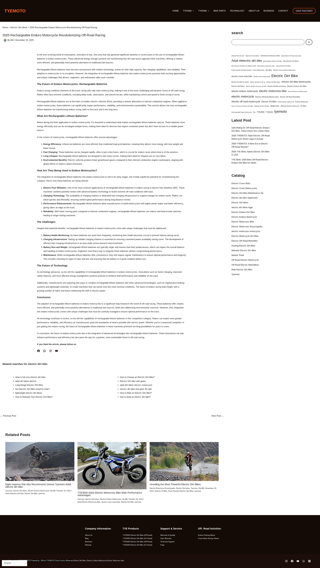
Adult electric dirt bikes (252, 56)
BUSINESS (269, 11)
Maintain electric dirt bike (261, 106)
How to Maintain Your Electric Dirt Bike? (34, 397)
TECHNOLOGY (237, 11)
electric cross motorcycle (262, 76)
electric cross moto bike (110, 502)
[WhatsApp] (44, 350)
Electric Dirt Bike (31, 493)
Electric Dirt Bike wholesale (277, 86)
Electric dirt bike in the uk (257, 82)
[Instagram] (50, 350)
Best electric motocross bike (266, 66)
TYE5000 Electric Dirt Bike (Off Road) (137, 542)
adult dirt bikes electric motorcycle (136, 385)
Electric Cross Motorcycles (244, 188)
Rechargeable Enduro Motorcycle (242, 112)
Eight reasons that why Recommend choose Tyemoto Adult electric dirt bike (38, 485)
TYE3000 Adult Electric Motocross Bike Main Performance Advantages (110, 494)
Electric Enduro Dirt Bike (296, 86)
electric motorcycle (243, 96)
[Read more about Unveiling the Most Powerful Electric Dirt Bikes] (184, 461)
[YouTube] (56, 350)
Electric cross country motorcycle (284, 70)
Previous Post (8, 416)
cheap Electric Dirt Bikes (283, 66)
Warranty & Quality (167, 535)
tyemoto (41, 493)
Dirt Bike (269, 70)
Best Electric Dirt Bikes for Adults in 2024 (244, 66)
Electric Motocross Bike (243, 222)
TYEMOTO (15, 10)
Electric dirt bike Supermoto (245, 198)
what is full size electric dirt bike (30, 377)
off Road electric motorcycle (289, 106)
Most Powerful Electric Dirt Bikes (181, 491)
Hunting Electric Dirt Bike (243, 246)
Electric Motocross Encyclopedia (162, 488)
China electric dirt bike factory (242, 70)
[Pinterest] (309, 561)
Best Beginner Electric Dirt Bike (272, 61)
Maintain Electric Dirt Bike (244, 250)
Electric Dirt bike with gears (133, 381)
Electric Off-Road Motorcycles (267, 97)
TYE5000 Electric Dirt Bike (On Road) (137, 545)
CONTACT (283, 11)
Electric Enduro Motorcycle (38, 491)
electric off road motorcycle (246, 101)
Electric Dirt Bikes (238, 86)
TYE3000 (187, 11)
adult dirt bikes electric (25, 381)
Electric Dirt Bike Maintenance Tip (247, 193)
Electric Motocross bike (115, 560)
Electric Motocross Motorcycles (297, 91)
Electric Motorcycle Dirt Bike (245, 236)
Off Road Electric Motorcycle (245, 260)
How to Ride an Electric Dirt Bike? (136, 393)
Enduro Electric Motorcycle (286, 102)
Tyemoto (8, 491)
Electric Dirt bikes (20, 491)
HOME (175, 11)
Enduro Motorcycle (301, 102)
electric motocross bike (273, 91)
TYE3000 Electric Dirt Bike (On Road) (137, 538)
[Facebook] (38, 350)
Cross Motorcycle (258, 70)
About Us (88, 535)
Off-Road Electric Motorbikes (245, 265)
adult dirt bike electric (238, 56)
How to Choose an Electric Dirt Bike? (137, 377)
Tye (254, 112)
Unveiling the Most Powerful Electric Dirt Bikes (175, 484)
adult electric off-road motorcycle (291, 56)
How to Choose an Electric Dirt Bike (242, 106)
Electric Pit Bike (161, 491)
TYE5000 (202, 11)
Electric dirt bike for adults (240, 82)
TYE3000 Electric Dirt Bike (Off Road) (137, 535)
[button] (193, 11)
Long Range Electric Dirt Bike (29, 385)
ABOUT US (254, 11)
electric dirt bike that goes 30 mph (136, 389)
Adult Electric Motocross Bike (89, 502)
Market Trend (238, 255)
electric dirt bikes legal (242, 207)
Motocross (274, 106)
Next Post (218, 416)
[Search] (309, 42)
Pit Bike (303, 106)
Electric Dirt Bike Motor (273, 82)
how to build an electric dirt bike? (135, 397)
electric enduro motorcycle (245, 91)
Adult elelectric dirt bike (14, 493)
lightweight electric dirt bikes (28, 393)
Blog (86, 538)
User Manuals (165, 538)
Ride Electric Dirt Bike (242, 269)
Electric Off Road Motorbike (290, 97)
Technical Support (167, 542)
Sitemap (88, 545)
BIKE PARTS (220, 11)
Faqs (162, 545)
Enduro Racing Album (206, 535)
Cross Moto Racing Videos (208, 538)
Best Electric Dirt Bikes (291, 61)
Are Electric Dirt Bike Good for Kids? (32, 389)
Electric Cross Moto (241, 183)
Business (88, 542)
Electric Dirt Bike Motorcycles (296, 81)
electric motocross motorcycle (246, 231)
